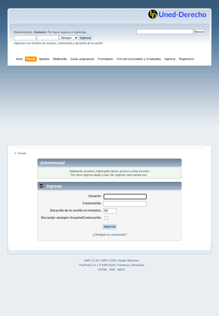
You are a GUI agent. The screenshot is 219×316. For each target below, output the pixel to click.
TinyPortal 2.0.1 (88, 265)
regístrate (80, 32)
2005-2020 (108, 265)
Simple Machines (128, 260)
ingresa (66, 32)
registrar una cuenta (128, 174)
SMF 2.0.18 (91, 260)
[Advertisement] (109, 105)
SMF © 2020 (108, 260)
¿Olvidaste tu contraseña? (109, 234)
